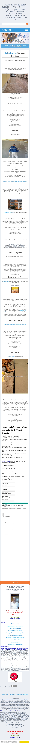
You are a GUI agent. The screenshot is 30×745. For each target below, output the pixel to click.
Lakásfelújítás (15, 623)
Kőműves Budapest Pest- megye (15, 637)
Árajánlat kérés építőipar (15, 639)
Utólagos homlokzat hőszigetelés (15, 633)
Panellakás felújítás (15, 642)
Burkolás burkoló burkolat (15, 630)
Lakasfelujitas (11, 53)
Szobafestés (5, 281)
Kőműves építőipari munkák (15, 635)
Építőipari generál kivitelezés (15, 626)
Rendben (24, 741)
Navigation (7, 30)
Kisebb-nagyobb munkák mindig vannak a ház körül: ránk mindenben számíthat (15, 46)
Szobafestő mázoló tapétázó (15, 644)
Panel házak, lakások (8, 212)
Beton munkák (10, 356)
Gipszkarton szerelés (15, 628)
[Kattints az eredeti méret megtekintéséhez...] (15, 92)
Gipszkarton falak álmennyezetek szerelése (15, 324)
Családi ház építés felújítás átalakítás (7, 690)
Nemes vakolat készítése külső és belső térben (15, 181)
